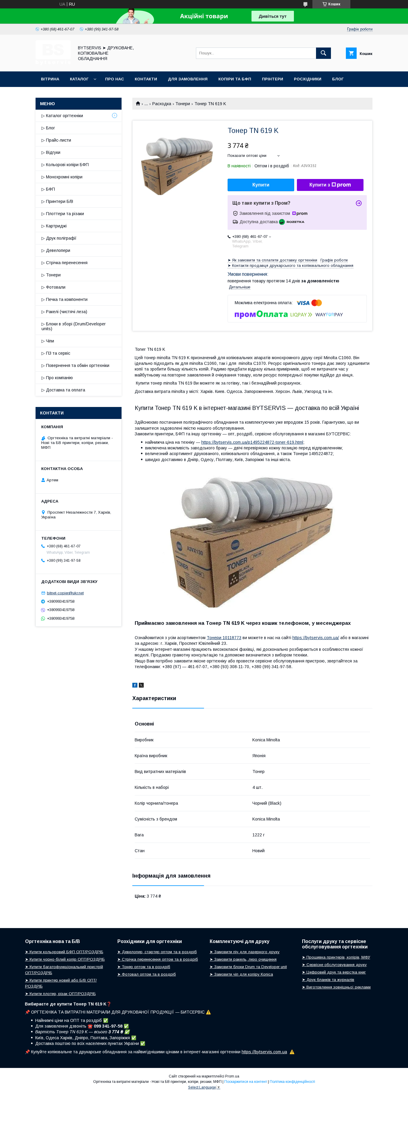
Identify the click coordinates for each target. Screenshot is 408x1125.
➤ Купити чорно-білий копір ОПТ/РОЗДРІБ (65, 959)
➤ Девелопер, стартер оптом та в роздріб (157, 952)
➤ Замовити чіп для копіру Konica (241, 974)
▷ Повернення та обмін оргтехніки (75, 365)
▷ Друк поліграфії (59, 238)
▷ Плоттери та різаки (63, 213)
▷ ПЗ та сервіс (56, 353)
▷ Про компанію (57, 377)
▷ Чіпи (48, 341)
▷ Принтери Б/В (57, 201)
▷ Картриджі (54, 226)
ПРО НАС (114, 79)
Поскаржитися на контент (245, 1082)
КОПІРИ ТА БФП (234, 79)
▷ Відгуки (51, 152)
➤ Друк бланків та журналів (328, 979)
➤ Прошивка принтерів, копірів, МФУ (336, 957)
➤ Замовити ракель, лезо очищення (243, 959)
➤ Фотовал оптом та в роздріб (146, 974)
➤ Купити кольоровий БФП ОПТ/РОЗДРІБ (64, 952)
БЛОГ (337, 79)
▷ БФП (48, 189)
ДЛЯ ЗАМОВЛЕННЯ (188, 79)
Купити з (319, 184)
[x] (141, 686)
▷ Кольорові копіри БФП (65, 164)
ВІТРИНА (50, 79)
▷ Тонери (51, 275)
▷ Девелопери (56, 250)
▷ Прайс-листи (56, 140)
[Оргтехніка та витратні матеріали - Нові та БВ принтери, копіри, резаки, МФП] (53, 63)
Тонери (182, 103)
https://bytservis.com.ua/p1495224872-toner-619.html (252, 442)
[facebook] (134, 686)
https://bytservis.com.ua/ (315, 637)
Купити (260, 184)
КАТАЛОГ (79, 79)
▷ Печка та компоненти (65, 299)
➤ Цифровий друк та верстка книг (334, 972)
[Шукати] (323, 53)
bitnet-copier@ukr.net (65, 593)
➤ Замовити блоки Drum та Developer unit (248, 967)
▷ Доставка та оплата (63, 390)
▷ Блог (48, 127)
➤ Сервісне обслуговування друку (334, 964)
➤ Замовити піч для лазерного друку (245, 952)
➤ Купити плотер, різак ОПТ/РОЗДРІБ (60, 993)
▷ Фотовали (53, 287)
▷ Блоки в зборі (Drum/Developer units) (74, 326)
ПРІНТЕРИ (272, 79)
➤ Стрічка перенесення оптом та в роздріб (157, 959)
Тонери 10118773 (224, 637)
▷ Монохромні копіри (62, 177)
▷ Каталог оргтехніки (62, 115)
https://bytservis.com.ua (264, 1051)
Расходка (161, 103)
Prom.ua (232, 1076)
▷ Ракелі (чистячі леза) (64, 311)
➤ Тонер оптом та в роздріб (143, 967)
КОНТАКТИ (146, 79)
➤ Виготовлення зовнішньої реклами (336, 987)
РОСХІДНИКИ (307, 79)
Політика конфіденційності (292, 1082)
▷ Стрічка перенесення (65, 262)
